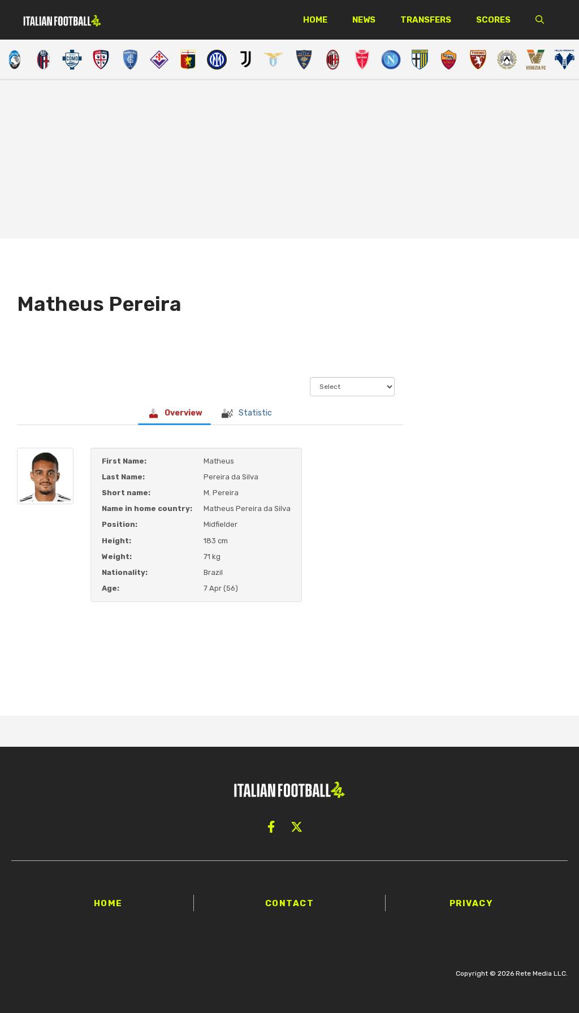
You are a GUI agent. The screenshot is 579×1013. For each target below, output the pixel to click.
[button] (539, 20)
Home (315, 20)
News (363, 20)
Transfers (425, 20)
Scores (493, 20)
